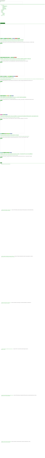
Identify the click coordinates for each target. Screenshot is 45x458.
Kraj (1, 15)
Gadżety (3, 76)
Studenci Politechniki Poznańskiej (5, 79)
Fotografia (4, 14)
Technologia (13, 38)
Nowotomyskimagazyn (5, 6)
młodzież (9, 57)
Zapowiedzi (4, 13)
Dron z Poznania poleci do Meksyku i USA (7, 77)
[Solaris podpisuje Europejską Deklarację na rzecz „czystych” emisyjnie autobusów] (12, 95)
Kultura (2, 12)
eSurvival (4, 7)
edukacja (7, 57)
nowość (12, 117)
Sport (2, 11)
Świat (12, 76)
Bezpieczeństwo (4, 57)
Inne (4, 76)
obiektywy (15, 117)
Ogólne (6, 133)
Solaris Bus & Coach (11, 98)
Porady (13, 57)
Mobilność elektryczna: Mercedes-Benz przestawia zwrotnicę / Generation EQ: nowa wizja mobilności (16, 153)
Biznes (2, 10)
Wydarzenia (2, 9)
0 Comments (5, 98)
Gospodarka (5, 38)
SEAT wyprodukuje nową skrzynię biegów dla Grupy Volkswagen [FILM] (11, 39)
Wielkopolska (16, 38)
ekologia (8, 98)
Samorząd (10, 76)
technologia (10, 79)
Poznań (8, 76)
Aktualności (1, 38)
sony (16, 117)
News (11, 38)
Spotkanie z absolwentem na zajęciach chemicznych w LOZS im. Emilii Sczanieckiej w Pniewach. (15, 58)
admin (3, 98)
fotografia (11, 117)
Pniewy (11, 57)
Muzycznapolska (4, 8)
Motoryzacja (10, 38)
